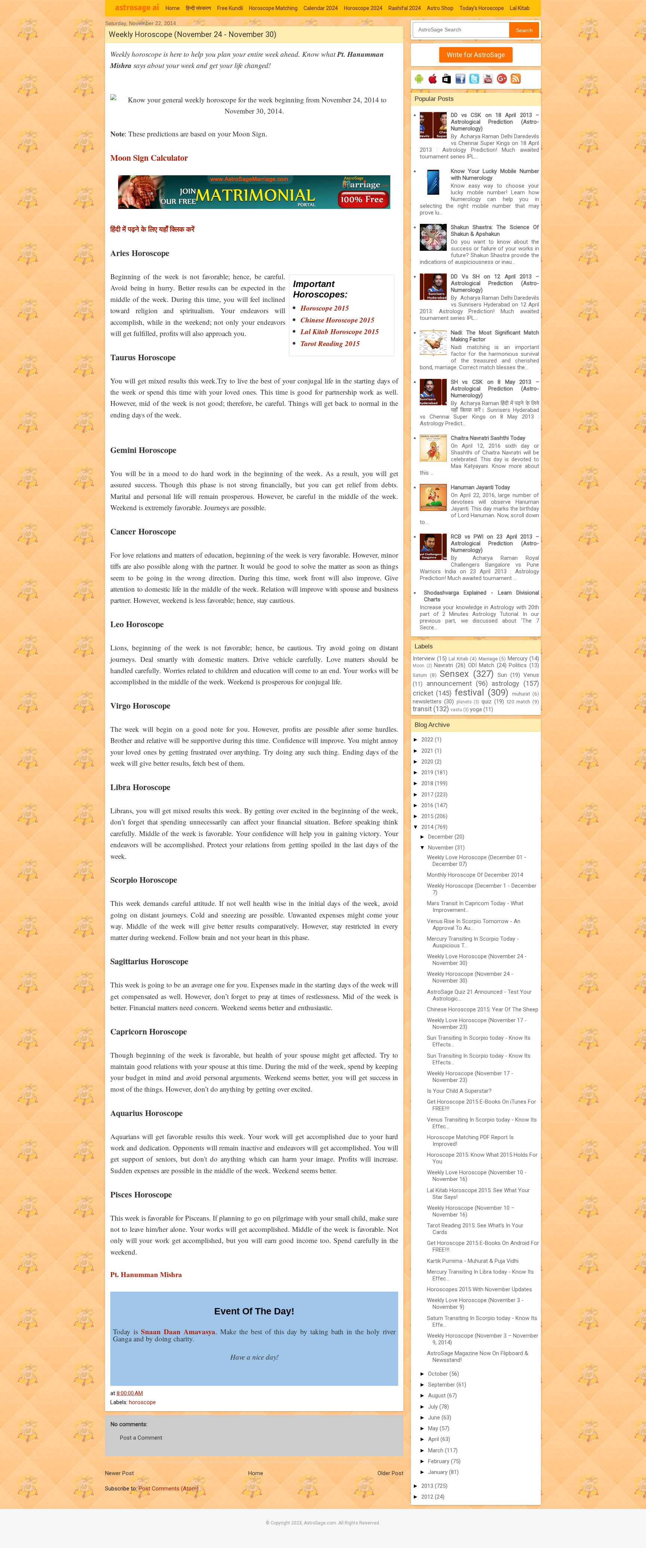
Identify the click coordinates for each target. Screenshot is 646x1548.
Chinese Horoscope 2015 (338, 320)
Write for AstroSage (476, 55)
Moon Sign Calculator (149, 157)
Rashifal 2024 (404, 8)
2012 (428, 1496)
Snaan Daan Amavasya (178, 1331)
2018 (428, 783)
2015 (428, 816)
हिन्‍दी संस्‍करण (198, 8)
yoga (476, 709)
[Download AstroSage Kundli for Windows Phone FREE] (446, 83)
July (433, 1406)
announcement (449, 683)
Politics (518, 665)
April (434, 1439)
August (437, 1395)
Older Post (390, 1473)
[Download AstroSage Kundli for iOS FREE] (433, 83)
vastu (456, 709)
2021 (428, 750)
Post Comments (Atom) (169, 1488)
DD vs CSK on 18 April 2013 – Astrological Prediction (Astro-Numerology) (495, 122)
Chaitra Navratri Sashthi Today (488, 438)
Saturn (420, 675)
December (441, 836)
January (438, 1472)
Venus (531, 675)
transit (422, 709)
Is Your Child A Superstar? (459, 1091)
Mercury (517, 658)
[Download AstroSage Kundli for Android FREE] (419, 83)
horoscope (142, 1402)
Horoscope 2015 (325, 308)
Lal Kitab (520, 8)
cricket (423, 693)
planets (464, 701)
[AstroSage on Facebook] (460, 83)
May (434, 1428)
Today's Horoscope (481, 8)
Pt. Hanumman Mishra (146, 1274)
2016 (428, 805)
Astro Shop (440, 8)
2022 (428, 739)
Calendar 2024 (321, 8)
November (441, 847)
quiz (487, 701)
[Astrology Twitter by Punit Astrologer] (474, 83)
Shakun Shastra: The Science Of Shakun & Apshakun (495, 230)
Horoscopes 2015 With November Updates (479, 1289)
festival (469, 692)
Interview (424, 658)
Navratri (443, 665)
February (439, 1461)
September (442, 1384)
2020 (428, 761)
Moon (418, 665)
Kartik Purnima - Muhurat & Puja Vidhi (473, 1261)
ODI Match (481, 665)
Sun (502, 675)
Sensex (454, 674)
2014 (428, 827)
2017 (428, 794)
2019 (428, 772)
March (436, 1450)
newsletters (427, 701)
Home (173, 8)
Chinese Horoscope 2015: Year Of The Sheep (482, 1009)
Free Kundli (230, 8)
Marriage (488, 659)
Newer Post (119, 1473)
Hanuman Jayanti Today (480, 487)
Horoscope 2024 (363, 8)
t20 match (518, 701)
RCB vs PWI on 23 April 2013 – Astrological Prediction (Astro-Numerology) (495, 543)
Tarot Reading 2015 (330, 343)
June (435, 1417)
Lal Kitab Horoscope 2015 (340, 331)
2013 (428, 1486)
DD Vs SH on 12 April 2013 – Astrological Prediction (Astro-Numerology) (495, 283)
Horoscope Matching (273, 8)
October (438, 1373)
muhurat (521, 694)
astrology (505, 683)
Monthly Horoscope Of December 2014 (475, 875)
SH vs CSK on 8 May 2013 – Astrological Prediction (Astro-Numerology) (495, 389)
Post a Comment (141, 1437)
